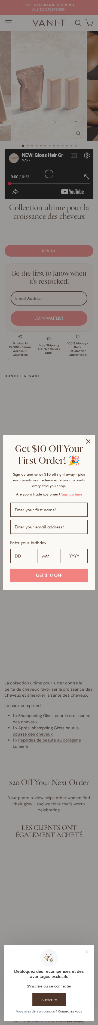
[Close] (88, 441)
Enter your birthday (28, 542)
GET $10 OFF (49, 575)
